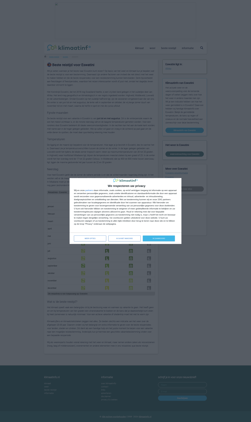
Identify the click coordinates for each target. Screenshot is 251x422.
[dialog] (125, 211)
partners (89, 190)
